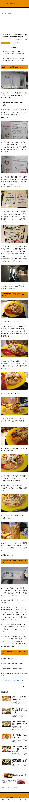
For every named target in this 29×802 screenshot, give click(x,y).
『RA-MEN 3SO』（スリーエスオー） (15, 60)
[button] (26, 13)
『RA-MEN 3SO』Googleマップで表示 (13, 680)
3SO (13, 42)
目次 (12, 48)
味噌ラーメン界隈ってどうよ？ (13, 51)
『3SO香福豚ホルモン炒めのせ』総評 (15, 58)
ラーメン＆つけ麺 (6, 42)
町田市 (18, 42)
